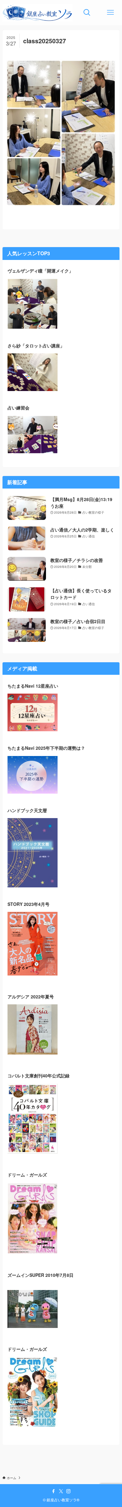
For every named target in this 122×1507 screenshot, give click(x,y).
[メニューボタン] (110, 12)
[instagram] (68, 1491)
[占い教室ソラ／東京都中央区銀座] (38, 12)
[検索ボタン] (87, 12)
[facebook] (53, 1491)
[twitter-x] (61, 1491)
